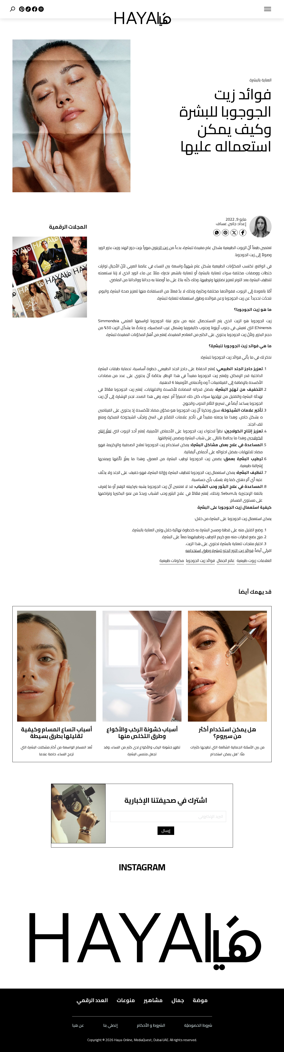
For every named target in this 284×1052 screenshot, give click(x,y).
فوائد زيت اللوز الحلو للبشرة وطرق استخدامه (219, 550)
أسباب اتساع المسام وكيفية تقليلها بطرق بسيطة (56, 732)
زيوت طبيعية (246, 560)
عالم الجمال (226, 560)
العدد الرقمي (92, 1000)
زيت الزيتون (160, 247)
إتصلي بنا (110, 1025)
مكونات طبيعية (172, 560)
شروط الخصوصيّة (198, 1025)
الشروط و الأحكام (151, 1025)
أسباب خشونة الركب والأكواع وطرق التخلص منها (142, 732)
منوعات (126, 1000)
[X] (21, 9)
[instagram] (40, 9)
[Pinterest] (225, 232)
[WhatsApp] (216, 232)
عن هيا (78, 1025)
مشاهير (153, 1000)
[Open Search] (12, 9)
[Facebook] (242, 232)
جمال (178, 1000)
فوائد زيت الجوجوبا (200, 560)
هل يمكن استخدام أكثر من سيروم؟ (227, 732)
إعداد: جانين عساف (231, 223)
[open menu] (227, 9)
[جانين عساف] (260, 227)
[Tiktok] (27, 9)
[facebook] (34, 9)
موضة (200, 1000)
